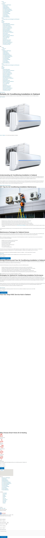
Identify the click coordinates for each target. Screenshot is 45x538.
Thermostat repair (5, 485)
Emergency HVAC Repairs (7, 4)
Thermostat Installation (6, 13)
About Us (4, 2)
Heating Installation (6, 7)
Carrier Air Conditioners (6, 74)
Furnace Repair (5, 14)
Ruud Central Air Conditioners (7, 42)
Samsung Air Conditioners (7, 43)
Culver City (4, 494)
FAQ (2, 20)
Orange (4, 495)
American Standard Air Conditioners (8, 24)
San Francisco (5, 499)
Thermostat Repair (6, 12)
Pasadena (4, 496)
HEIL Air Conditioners (6, 36)
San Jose (4, 498)
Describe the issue (3, 529)
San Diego (4, 500)
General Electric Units (6, 34)
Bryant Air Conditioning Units (7, 27)
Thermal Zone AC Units (6, 44)
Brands (3, 22)
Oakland (4, 135)
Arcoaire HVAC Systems (6, 25)
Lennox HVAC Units (6, 37)
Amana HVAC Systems (6, 23)
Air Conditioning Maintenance (7, 10)
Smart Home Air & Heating (21, 225)
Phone (1, 256)
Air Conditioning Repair (6, 11)
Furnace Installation (6, 15)
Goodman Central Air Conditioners (8, 35)
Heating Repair (5, 51)
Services (3, 3)
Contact (3, 21)
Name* (1, 520)
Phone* (1, 525)
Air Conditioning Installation (7, 9)
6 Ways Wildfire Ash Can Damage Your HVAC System (11, 19)
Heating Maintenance (6, 8)
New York (4, 501)
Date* (1, 522)
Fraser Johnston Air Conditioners (8, 32)
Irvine (4, 497)
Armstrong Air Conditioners (7, 26)
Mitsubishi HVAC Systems (7, 85)
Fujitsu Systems (5, 33)
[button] (22, 46)
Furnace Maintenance (6, 62)
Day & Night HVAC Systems (7, 31)
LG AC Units (5, 38)
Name (1, 463)
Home (3, 1)
